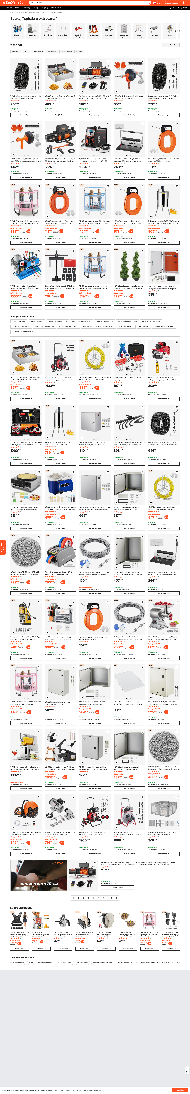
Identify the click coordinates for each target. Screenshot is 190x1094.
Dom (11, 12)
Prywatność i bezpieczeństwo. (94, 1090)
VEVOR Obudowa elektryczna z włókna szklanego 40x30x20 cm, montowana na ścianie (162, 704)
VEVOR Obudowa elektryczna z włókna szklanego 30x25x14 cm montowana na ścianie (93, 769)
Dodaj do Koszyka (26, 115)
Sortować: (166, 45)
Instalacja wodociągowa (21, 12)
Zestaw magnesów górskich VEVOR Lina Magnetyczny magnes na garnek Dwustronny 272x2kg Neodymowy (127, 380)
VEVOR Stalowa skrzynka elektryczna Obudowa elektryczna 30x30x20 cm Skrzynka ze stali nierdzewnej (92, 444)
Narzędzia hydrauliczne (35, 12)
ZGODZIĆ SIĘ (180, 1090)
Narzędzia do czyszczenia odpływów (52, 12)
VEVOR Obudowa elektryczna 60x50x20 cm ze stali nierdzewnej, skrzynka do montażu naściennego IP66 (94, 509)
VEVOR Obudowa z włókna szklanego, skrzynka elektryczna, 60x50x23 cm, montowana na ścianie (58, 704)
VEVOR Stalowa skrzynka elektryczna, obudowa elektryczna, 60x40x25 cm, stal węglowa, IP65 (128, 574)
